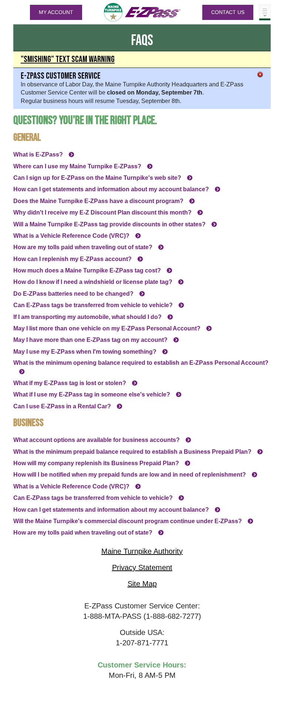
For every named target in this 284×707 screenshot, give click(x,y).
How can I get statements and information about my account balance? (111, 189)
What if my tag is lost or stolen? (69, 383)
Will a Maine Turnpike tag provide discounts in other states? (109, 224)
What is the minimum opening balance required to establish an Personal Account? (140, 363)
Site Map (142, 584)
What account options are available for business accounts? (96, 440)
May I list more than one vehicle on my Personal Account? (106, 328)
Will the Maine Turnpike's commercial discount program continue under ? (127, 521)
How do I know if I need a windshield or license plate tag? (92, 282)
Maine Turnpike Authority (142, 551)
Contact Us (227, 12)
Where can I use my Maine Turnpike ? (77, 166)
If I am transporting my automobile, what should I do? (87, 317)
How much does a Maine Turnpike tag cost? (87, 270)
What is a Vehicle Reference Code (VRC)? (71, 236)
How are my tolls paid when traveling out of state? (82, 247)
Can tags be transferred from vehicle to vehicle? (93, 305)
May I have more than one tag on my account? (90, 340)
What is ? (38, 154)
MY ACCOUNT (56, 12)
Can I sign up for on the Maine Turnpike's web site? (97, 178)
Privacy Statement (142, 567)
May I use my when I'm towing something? (84, 352)
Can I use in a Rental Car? (62, 406)
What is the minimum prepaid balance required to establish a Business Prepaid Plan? (132, 452)
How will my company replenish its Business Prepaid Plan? (96, 463)
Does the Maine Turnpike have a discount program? (98, 201)
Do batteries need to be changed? (73, 294)
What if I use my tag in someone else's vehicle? (91, 394)
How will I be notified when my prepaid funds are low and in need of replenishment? (129, 474)
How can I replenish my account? (72, 259)
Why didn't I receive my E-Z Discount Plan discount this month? (102, 212)
